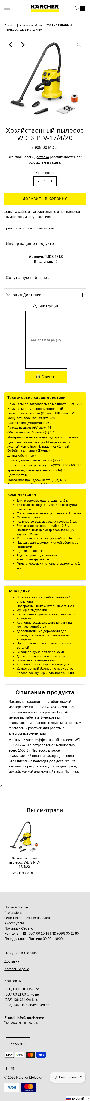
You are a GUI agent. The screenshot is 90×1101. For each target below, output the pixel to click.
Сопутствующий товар (28, 278)
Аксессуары (14, 923)
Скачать (48, 377)
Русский (17, 1043)
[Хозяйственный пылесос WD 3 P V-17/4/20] (24, 836)
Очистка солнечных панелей (27, 918)
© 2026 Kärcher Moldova (23, 1077)
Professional (13, 912)
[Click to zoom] (79, 45)
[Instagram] (12, 1069)
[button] (78, 1098)
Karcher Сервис (16, 969)
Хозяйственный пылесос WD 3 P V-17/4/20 (24, 862)
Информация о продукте (30, 244)
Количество (45, 173)
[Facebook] (6, 1069)
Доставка (41, 157)
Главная (9, 25)
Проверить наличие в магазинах (29, 228)
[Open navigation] (7, 8)
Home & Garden (16, 907)
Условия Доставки (24, 295)
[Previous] (11, 45)
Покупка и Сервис (18, 928)
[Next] (22, 45)
